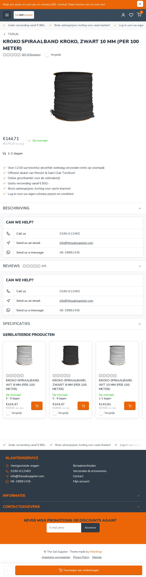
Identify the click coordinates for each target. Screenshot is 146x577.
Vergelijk (56, 54)
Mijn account (81, 481)
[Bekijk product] (37, 406)
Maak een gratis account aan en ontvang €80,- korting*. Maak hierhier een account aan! (54, 4)
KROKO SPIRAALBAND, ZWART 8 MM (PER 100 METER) (69, 384)
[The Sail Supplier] (25, 15)
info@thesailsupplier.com (76, 243)
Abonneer (90, 527)
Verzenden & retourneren (89, 471)
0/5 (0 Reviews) (31, 54)
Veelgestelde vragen (25, 466)
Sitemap (97, 557)
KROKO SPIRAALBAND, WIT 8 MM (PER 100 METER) (23, 384)
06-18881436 (70, 252)
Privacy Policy (81, 557)
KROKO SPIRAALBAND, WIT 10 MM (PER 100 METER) (116, 384)
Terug (13, 34)
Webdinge (96, 552)
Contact (78, 476)
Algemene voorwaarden (56, 557)
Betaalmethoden (84, 466)
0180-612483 (70, 234)
